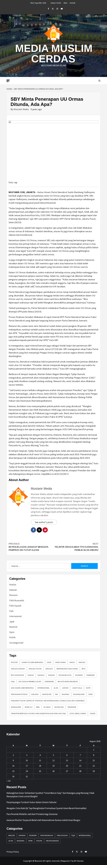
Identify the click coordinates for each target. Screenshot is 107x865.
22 (94, 765)
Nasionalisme (79, 694)
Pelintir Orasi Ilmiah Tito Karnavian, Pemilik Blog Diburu (76, 547)
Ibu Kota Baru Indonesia (68, 681)
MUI (56, 694)
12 (53, 760)
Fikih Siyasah (15, 605)
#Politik (14, 662)
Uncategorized (16, 642)
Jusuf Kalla (77, 688)
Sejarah (46, 707)
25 (40, 771)
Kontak (72, 3)
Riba (38, 707)
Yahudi (92, 713)
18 (40, 765)
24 (27, 771)
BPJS (83, 669)
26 (53, 771)
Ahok (49, 662)
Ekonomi (13, 595)
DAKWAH (51, 675)
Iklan (65, 3)
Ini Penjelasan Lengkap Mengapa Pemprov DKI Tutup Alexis (28, 547)
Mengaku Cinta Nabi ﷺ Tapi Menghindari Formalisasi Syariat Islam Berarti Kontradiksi (46, 808)
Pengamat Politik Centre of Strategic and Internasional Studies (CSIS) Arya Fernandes (48, 700)
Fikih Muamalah (16, 600)
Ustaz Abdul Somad (78, 713)
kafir (88, 688)
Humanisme (49, 681)
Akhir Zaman (60, 662)
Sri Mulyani (59, 707)
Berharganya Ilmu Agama (67, 669)
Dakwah (13, 589)
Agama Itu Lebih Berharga (32, 662)
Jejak (11, 621)
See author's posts (44, 522)
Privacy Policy (13, 851)
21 (80, 765)
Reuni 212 (28, 707)
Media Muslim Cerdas (54, 54)
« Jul (9, 780)
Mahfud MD (46, 694)
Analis (72, 662)
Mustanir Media (21, 109)
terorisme (71, 707)
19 (53, 765)
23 (13, 771)
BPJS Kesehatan (17, 675)
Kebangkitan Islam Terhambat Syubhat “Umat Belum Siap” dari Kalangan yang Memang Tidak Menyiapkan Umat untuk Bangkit (50, 795)
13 (67, 760)
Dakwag (41, 675)
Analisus (49, 669)
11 (40, 760)
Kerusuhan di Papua (19, 694)
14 (80, 760)
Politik (12, 637)
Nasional (13, 626)
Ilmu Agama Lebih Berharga (22, 688)
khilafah (34, 694)
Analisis (12, 584)
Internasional (15, 616)
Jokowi (65, 688)
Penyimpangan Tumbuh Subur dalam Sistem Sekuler (32, 802)
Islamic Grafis (56, 3)
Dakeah (31, 675)
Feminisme (90, 675)
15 (94, 760)
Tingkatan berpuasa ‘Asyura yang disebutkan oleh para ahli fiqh (38, 713)
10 (27, 760)
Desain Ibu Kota (65, 675)
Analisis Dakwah (18, 669)
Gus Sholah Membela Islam (29, 681)
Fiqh (11, 611)
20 (67, 765)
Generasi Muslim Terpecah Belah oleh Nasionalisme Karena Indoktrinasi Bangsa (43, 820)
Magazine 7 (66, 861)
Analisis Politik (35, 669)
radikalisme (16, 707)
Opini (11, 632)
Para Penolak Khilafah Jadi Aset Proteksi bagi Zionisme (32, 814)
